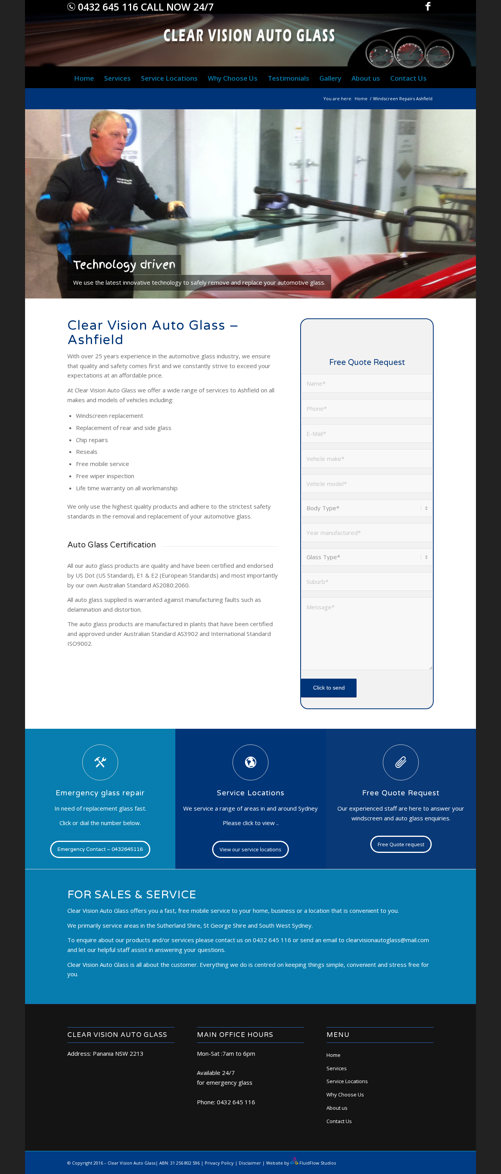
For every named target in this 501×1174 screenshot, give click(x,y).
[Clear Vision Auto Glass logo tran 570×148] (250, 41)
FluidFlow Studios (317, 1163)
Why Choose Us (345, 1094)
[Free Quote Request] (401, 762)
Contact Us (339, 1121)
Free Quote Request (401, 793)
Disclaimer (250, 1163)
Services (336, 1068)
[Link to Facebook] (428, 6)
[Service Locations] (250, 762)
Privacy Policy (219, 1163)
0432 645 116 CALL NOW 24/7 (144, 6)
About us (337, 1107)
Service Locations (251, 793)
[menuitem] (84, 78)
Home (333, 1054)
